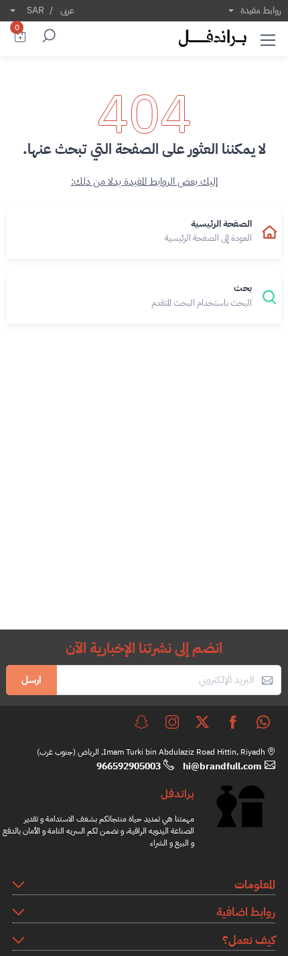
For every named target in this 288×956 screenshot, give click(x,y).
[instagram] (172, 722)
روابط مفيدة (260, 10)
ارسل (31, 679)
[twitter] (202, 722)
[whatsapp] (263, 722)
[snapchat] (141, 722)
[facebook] (233, 722)
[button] (268, 37)
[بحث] (46, 37)
